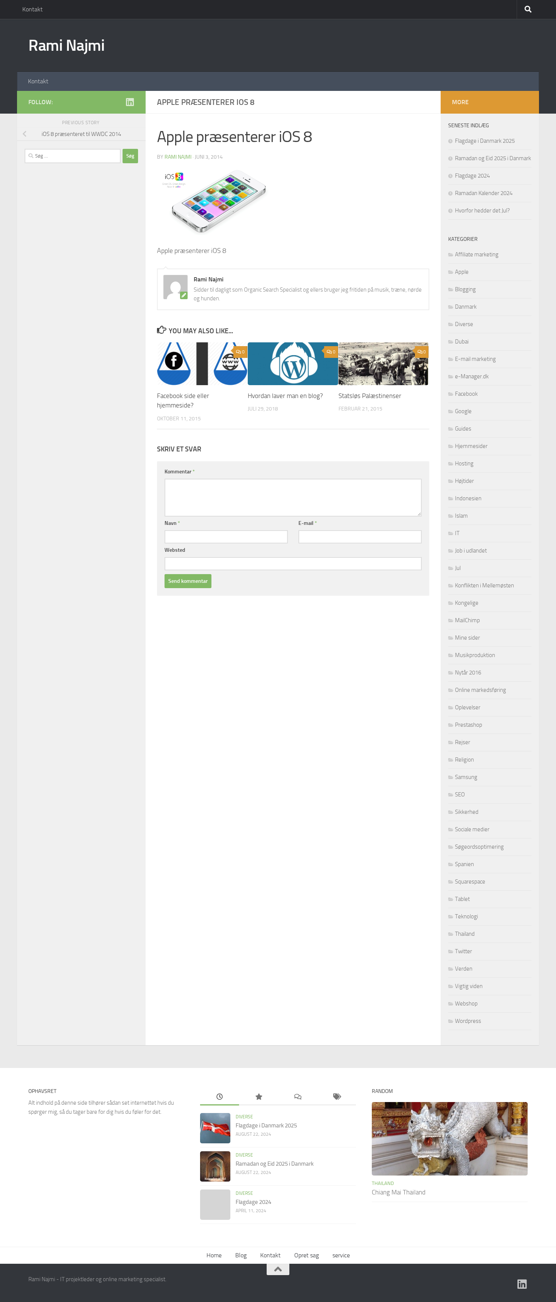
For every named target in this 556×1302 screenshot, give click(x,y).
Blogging (465, 289)
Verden (463, 968)
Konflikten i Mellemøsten (484, 585)
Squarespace (470, 881)
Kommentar (180, 471)
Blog (241, 1255)
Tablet (462, 899)
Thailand (465, 933)
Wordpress (468, 1021)
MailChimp (467, 620)
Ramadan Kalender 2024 (484, 193)
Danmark (466, 306)
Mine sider (467, 637)
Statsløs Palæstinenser (370, 396)
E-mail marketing (475, 359)
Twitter (463, 951)
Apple (462, 272)
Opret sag (306, 1255)
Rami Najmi (66, 45)
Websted (175, 550)
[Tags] (336, 1097)
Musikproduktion (475, 655)
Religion (464, 759)
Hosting (464, 463)
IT (457, 533)
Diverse (464, 324)
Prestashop (468, 724)
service (341, 1255)
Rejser (462, 742)
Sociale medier (472, 829)
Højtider (464, 481)
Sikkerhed (466, 812)
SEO (460, 794)
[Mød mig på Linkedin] (129, 101)
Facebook (466, 393)
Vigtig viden (469, 986)
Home (214, 1255)
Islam (461, 515)
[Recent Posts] (219, 1097)
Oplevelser (467, 707)
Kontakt (32, 9)
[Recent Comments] (297, 1097)
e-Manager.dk (472, 376)
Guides (463, 428)
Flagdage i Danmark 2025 (485, 140)
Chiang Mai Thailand (399, 1192)
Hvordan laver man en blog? (285, 396)
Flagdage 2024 (472, 175)
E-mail (307, 523)
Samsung (466, 777)
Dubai (462, 341)
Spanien (464, 864)
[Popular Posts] (258, 1097)
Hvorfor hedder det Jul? (482, 210)
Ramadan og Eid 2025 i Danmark (493, 158)
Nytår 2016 (468, 672)
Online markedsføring (480, 690)
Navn (172, 523)
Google (463, 411)
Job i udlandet (471, 550)
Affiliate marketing (477, 254)
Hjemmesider (471, 446)
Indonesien (468, 498)
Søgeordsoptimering (479, 846)
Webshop (466, 1003)
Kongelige (466, 602)
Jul (458, 568)
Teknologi (466, 916)
